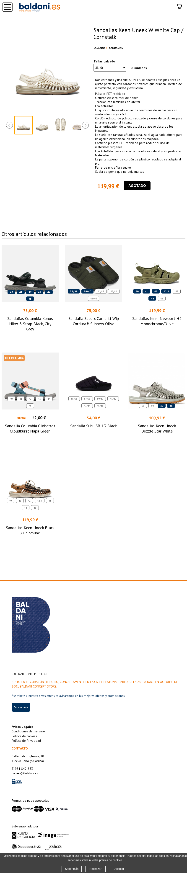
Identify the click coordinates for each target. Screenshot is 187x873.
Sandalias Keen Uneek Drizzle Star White (157, 428)
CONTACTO (20, 748)
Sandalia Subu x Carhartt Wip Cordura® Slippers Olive (93, 321)
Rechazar (95, 868)
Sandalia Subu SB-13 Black (93, 425)
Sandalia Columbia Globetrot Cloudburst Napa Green (30, 428)
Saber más (71, 868)
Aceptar (119, 868)
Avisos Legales (22, 727)
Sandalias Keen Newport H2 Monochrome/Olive (157, 321)
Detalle (30, 337)
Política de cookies (24, 736)
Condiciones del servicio (28, 731)
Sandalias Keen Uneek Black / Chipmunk (30, 530)
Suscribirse (21, 707)
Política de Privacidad (26, 741)
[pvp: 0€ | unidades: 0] (179, 10)
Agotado (137, 186)
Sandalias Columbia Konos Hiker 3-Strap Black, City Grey (30, 324)
